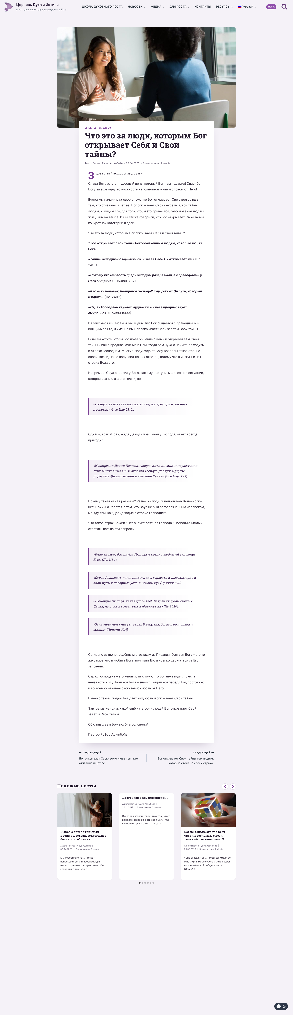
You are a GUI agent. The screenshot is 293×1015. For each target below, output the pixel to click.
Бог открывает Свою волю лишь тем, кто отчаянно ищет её (108, 758)
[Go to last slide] (225, 786)
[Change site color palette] (281, 1006)
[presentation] (84, 810)
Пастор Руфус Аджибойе (108, 163)
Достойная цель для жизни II (145, 798)
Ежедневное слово (98, 128)
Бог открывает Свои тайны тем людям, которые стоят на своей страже (186, 758)
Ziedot (271, 6)
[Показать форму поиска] (284, 6)
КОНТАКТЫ (203, 6)
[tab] (140, 883)
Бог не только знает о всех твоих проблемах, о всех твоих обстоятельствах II (204, 835)
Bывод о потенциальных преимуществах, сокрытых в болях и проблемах (83, 835)
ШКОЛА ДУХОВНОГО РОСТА (102, 6)
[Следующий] (233, 786)
